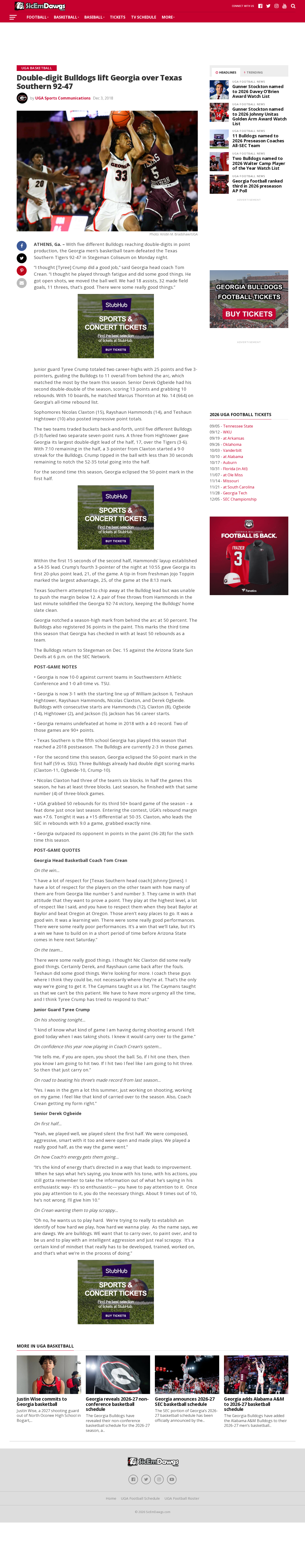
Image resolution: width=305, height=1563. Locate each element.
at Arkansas (233, 438)
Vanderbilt (232, 450)
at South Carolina (238, 487)
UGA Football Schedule (140, 1498)
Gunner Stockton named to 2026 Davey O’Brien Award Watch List (257, 91)
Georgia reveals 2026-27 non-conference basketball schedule (117, 1404)
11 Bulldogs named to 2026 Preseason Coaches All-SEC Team (258, 140)
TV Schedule (143, 17)
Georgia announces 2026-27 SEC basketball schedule (184, 1401)
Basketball (65, 17)
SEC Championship (240, 499)
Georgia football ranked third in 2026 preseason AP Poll (257, 185)
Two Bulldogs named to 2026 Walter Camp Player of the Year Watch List (258, 163)
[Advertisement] (152, 36)
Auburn (230, 462)
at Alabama (233, 456)
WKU (227, 432)
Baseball (93, 17)
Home (111, 1498)
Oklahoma (232, 444)
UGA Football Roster (181, 1498)
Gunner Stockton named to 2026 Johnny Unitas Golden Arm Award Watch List (259, 116)
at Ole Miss (233, 475)
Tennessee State (238, 426)
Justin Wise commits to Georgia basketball (42, 1401)
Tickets (117, 17)
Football (37, 17)
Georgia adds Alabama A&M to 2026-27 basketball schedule (254, 1404)
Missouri (231, 480)
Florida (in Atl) (235, 468)
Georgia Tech (235, 493)
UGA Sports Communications (63, 98)
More (167, 17)
